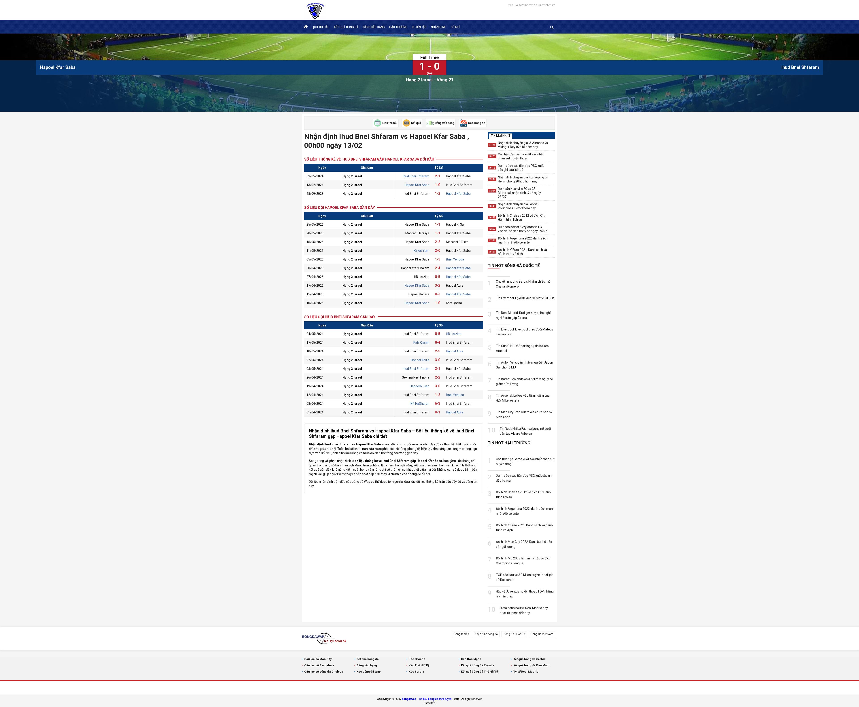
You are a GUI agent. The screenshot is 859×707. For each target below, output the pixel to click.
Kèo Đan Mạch (471, 659)
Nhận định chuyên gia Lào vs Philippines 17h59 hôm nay (518, 206)
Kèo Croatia (417, 659)
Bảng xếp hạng (374, 27)
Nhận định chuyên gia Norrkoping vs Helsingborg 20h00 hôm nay (523, 179)
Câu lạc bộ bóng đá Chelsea (323, 671)
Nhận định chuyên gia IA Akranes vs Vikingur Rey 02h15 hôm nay (523, 145)
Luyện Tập (419, 27)
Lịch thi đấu (321, 27)
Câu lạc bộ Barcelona (319, 665)
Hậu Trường (398, 27)
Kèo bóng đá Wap (369, 671)
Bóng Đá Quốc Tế (514, 634)
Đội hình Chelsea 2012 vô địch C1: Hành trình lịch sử (521, 217)
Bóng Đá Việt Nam (542, 634)
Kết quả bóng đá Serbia (529, 659)
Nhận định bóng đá (486, 634)
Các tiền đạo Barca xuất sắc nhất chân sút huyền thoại (521, 156)
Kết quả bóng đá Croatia (477, 665)
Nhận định (438, 27)
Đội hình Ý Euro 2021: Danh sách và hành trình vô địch (522, 252)
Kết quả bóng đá (346, 27)
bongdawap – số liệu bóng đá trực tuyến (426, 699)
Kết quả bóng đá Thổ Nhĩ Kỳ (480, 671)
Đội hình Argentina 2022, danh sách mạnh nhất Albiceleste (523, 240)
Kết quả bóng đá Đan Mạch (531, 665)
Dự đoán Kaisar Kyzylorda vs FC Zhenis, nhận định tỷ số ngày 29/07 (522, 229)
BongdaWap (461, 634)
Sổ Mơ (455, 27)
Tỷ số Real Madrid (525, 671)
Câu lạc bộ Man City (318, 659)
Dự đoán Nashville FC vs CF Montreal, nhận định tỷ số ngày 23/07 (519, 193)
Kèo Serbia (416, 671)
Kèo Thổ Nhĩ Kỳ (419, 665)
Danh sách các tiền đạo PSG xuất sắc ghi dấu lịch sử (521, 167)
